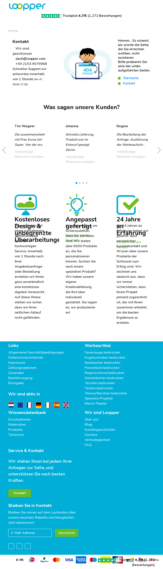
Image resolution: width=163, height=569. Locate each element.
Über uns (91, 419)
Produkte (15, 429)
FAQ (88, 445)
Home (13, 31)
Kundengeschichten (100, 429)
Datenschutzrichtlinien (25, 357)
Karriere (91, 434)
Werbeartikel (98, 345)
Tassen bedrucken (99, 388)
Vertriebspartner (97, 440)
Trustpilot (75, 15)
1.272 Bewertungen (105, 15)
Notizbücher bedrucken (102, 362)
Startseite (131, 78)
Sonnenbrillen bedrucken (104, 378)
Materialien (17, 424)
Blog (88, 424)
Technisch (16, 434)
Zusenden (16, 373)
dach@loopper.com (30, 58)
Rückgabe (16, 383)
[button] (76, 183)
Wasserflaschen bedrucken (106, 393)
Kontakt (129, 83)
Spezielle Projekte (99, 398)
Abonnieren (66, 532)
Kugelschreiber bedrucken (105, 357)
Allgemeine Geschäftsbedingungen (36, 352)
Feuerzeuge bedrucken (102, 352)
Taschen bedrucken (100, 383)
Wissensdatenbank (27, 412)
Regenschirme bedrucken (104, 373)
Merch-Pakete (96, 403)
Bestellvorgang (20, 378)
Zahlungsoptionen (22, 367)
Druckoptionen (19, 419)
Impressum (16, 362)
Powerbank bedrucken (102, 367)
